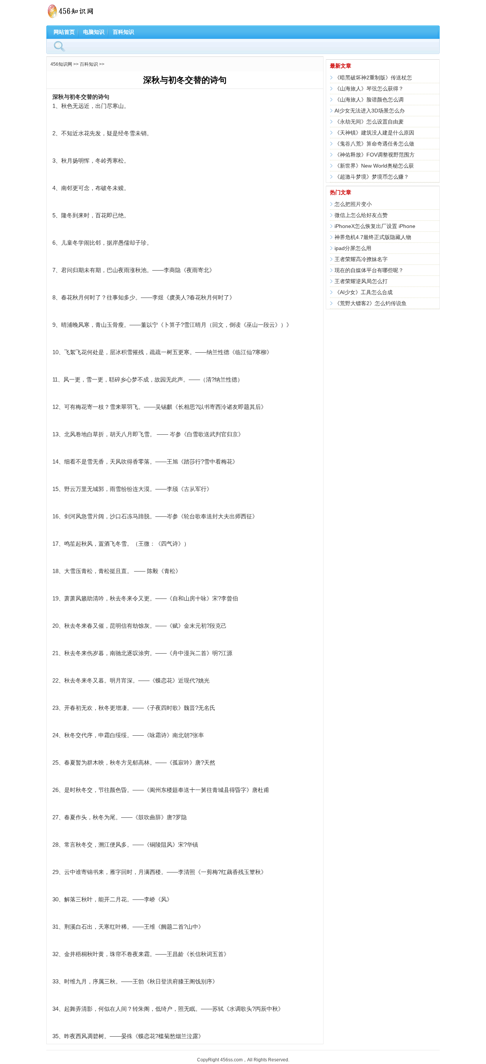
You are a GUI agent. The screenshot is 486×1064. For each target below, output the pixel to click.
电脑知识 (93, 32)
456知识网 (61, 64)
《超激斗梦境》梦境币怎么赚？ (372, 177)
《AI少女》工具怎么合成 (364, 292)
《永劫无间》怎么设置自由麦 (369, 122)
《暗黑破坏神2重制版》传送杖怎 (373, 77)
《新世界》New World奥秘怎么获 (374, 166)
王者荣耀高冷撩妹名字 (361, 259)
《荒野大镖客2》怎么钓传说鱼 (371, 303)
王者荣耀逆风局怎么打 (361, 281)
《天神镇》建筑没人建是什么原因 (374, 133)
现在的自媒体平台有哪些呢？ (369, 270)
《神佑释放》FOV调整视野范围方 (375, 155)
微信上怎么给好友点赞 (361, 215)
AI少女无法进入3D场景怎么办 (370, 111)
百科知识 (123, 32)
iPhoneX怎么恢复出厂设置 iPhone (375, 226)
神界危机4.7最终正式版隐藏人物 (373, 237)
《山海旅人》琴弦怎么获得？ (369, 89)
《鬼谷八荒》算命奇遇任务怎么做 (374, 144)
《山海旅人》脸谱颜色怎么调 (369, 100)
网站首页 (64, 32)
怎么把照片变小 (353, 204)
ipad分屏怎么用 (353, 248)
